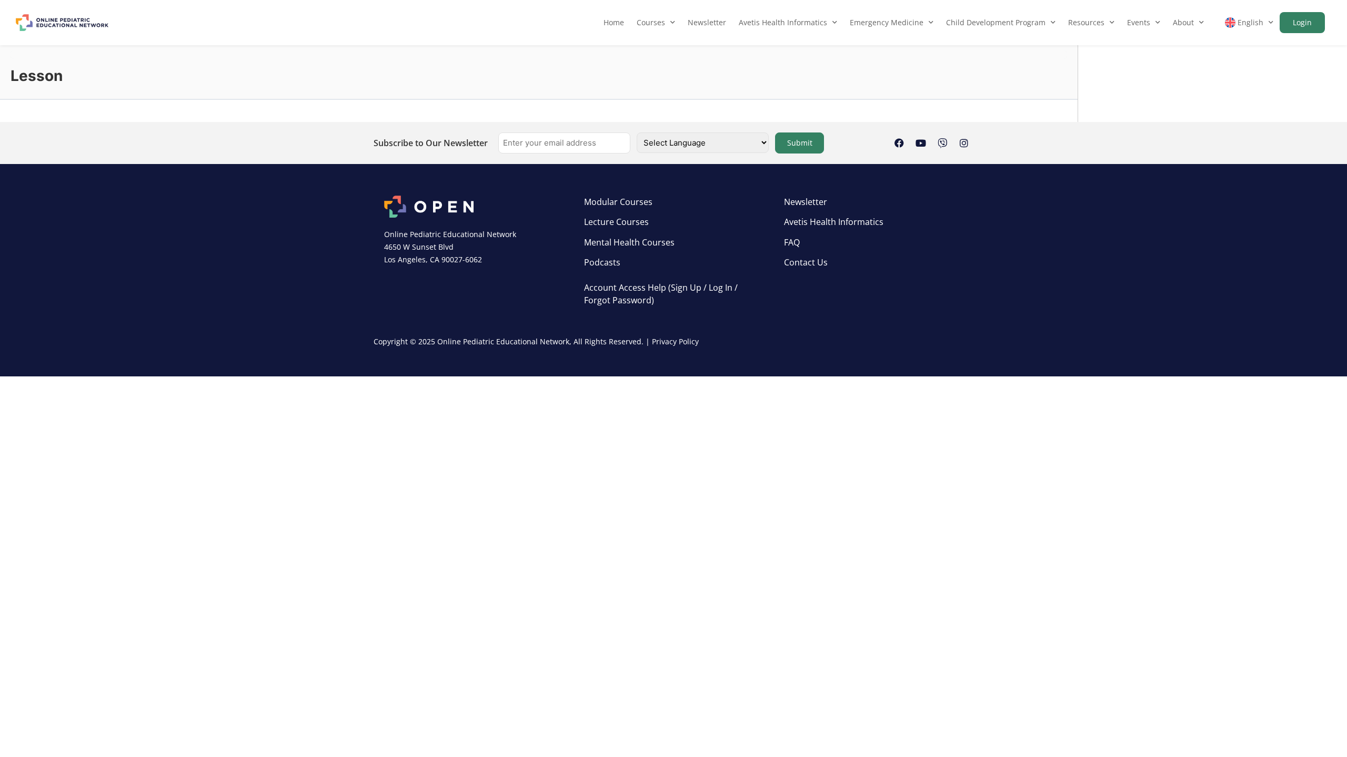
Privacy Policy (675, 341)
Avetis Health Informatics (783, 22)
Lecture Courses (616, 222)
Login (1302, 22)
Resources (1086, 22)
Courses (651, 22)
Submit (799, 143)
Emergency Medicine (886, 22)
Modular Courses (618, 202)
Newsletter (707, 22)
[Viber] (942, 143)
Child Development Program (996, 22)
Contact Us (806, 262)
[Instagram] (963, 143)
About (1183, 22)
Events (1138, 22)
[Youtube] (920, 143)
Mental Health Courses (629, 242)
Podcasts (602, 262)
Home (614, 22)
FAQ (792, 242)
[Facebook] (899, 143)
